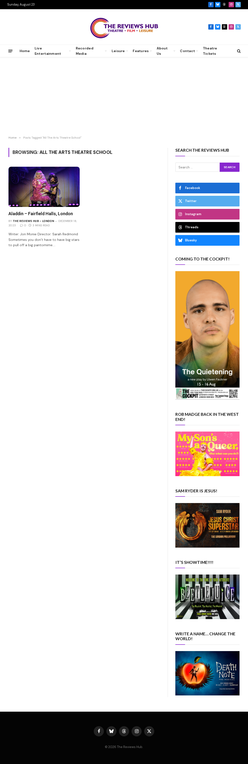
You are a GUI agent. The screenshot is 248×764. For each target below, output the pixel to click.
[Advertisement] (124, 97)
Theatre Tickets (210, 51)
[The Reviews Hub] (124, 27)
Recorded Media (84, 51)
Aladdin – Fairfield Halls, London (40, 213)
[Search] (238, 51)
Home (25, 51)
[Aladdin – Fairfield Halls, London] (44, 187)
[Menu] (10, 50)
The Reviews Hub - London (33, 221)
